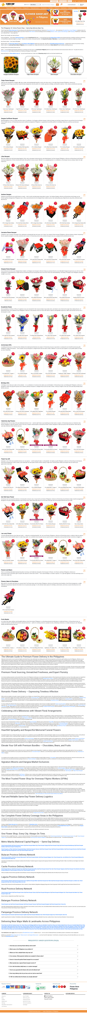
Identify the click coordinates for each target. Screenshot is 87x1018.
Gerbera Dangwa (61, 768)
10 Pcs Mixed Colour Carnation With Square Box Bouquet (8, 260)
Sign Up (80, 1)
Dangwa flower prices (33, 935)
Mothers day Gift (28, 718)
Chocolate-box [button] (43, 8)
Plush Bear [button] (50, 8)
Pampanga (72, 31)
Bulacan (52, 31)
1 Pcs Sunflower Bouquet (65, 147)
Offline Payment (26, 997)
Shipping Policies (26, 999)
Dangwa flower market (48, 678)
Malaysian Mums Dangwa (18, 768)
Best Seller (51, 721)
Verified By (38, 983)
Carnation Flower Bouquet (69, 769)
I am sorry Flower (63, 724)
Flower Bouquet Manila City (56, 836)
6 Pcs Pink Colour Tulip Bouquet (79, 109)
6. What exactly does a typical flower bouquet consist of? (22, 963)
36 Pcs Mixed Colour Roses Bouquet (65, 298)
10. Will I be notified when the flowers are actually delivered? (23, 976)
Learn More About (27, 993)
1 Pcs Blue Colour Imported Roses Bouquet (36, 336)
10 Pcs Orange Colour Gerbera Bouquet (8, 223)
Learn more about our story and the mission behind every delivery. (49, 793)
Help (85, 1)
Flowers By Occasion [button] (35, 8)
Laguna (59, 31)
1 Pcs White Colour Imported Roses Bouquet (64, 336)
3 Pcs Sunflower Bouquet (8, 147)
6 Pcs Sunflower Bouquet (36, 147)
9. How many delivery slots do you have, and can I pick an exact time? (25, 973)
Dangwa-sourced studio (39, 812)
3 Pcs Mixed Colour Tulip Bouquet (50, 109)
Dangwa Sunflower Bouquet (12, 769)
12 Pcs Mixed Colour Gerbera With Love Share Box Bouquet (50, 147)
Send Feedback (49, 996)
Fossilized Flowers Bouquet (49, 706)
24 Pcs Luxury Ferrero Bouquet (79, 411)
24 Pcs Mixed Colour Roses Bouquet (36, 298)
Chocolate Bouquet (36, 751)
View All (84, 81)
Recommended (33, 721)
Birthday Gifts (25, 716)
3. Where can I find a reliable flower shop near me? (21, 952)
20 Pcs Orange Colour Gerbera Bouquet (36, 223)
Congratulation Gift (12, 719)
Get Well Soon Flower (61, 725)
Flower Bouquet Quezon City (69, 836)
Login (75, 1)
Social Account (56, 983)
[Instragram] (59, 986)
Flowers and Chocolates (60, 703)
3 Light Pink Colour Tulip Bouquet (22, 109)
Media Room (4, 1001)
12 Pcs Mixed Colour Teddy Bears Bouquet (36, 412)
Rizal (62, 31)
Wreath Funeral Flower (80, 738)
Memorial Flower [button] (71, 8)
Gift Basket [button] (57, 8)
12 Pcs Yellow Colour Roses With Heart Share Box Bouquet (22, 298)
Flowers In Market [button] (9, 8)
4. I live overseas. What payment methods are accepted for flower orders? (26, 956)
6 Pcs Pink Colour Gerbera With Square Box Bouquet (8, 450)
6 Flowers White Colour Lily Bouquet (36, 185)
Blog (3, 997)
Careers (3, 999)
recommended (54, 1)
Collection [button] (79, 8)
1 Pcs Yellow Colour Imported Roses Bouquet (50, 336)
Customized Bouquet (71, 4)
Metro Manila (32, 31)
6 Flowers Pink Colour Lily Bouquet (22, 185)
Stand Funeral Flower (29, 738)
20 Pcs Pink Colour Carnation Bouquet (22, 260)
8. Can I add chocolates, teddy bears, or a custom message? (23, 966)
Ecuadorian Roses (54, 700)
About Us (4, 996)
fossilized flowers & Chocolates (68, 706)
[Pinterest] (62, 986)
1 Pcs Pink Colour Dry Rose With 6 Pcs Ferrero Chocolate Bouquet (36, 450)
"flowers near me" (24, 935)
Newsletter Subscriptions (7, 1004)
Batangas (66, 31)
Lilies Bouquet (68, 770)
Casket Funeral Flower (48, 741)
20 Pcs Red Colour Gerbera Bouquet (65, 223)
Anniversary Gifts (35, 697)
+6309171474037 (50, 997)
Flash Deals (76, 11)
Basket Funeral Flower (73, 739)
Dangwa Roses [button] (18, 8)
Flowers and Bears (32, 758)
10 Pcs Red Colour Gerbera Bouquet (8, 412)
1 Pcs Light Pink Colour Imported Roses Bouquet (8, 336)
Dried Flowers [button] (63, 8)
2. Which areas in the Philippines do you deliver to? (21, 949)
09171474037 (49, 999)
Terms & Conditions (27, 1003)
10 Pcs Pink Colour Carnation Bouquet (64, 260)
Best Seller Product (63, 1)
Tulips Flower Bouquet (78, 770)
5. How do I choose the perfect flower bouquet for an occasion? (24, 959)
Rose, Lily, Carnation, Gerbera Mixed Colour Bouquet (36, 374)
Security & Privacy (27, 1001)
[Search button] (57, 4)
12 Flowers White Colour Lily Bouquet (8, 185)
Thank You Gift (22, 725)
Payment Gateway (6, 983)
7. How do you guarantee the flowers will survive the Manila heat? (24, 970)
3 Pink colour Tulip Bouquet (36, 109)
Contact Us (47, 993)
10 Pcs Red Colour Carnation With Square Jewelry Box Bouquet (50, 260)
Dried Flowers (22, 774)
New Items (70, 1)
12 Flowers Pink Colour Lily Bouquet (50, 185)
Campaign (25, 1004)
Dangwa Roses (69, 699)
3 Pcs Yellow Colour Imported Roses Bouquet (79, 336)
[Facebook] (54, 986)
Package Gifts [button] (26, 8)
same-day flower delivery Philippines (38, 837)
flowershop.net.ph (51, 30)
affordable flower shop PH (28, 932)
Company (4, 993)
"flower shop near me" (15, 935)
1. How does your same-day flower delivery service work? (22, 945)
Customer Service (70, 993)
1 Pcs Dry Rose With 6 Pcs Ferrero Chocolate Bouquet (50, 450)
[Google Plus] (64, 986)
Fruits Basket (53, 757)
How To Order (26, 996)
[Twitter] (56, 986)
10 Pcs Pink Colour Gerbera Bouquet (50, 374)
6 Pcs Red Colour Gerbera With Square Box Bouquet (50, 223)
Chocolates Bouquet (11, 705)
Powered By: (73, 983)
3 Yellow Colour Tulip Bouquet (64, 109)
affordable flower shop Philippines (70, 30)
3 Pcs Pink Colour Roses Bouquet (8, 297)
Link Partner (4, 1006)
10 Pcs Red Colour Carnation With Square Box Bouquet (36, 260)
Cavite (55, 31)
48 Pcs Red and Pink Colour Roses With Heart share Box (50, 298)
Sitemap (3, 1003)
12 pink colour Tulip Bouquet (8, 109)
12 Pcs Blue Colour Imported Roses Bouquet (22, 336)
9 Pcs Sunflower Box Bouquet (79, 147)
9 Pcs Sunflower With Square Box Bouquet (22, 147)
